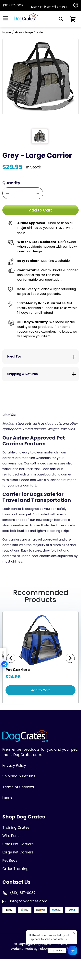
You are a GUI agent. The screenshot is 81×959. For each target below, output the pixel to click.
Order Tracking (15, 868)
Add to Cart (40, 690)
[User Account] (75, 5)
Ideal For (14, 356)
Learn (7, 797)
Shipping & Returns (22, 374)
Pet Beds (9, 860)
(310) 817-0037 (13, 5)
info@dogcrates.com (28, 901)
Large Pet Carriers (18, 852)
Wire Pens (10, 835)
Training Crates (15, 827)
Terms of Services (18, 786)
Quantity (11, 183)
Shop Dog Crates (23, 816)
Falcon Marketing (52, 948)
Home (6, 32)
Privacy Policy (14, 765)
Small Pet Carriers (18, 843)
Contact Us (16, 882)
